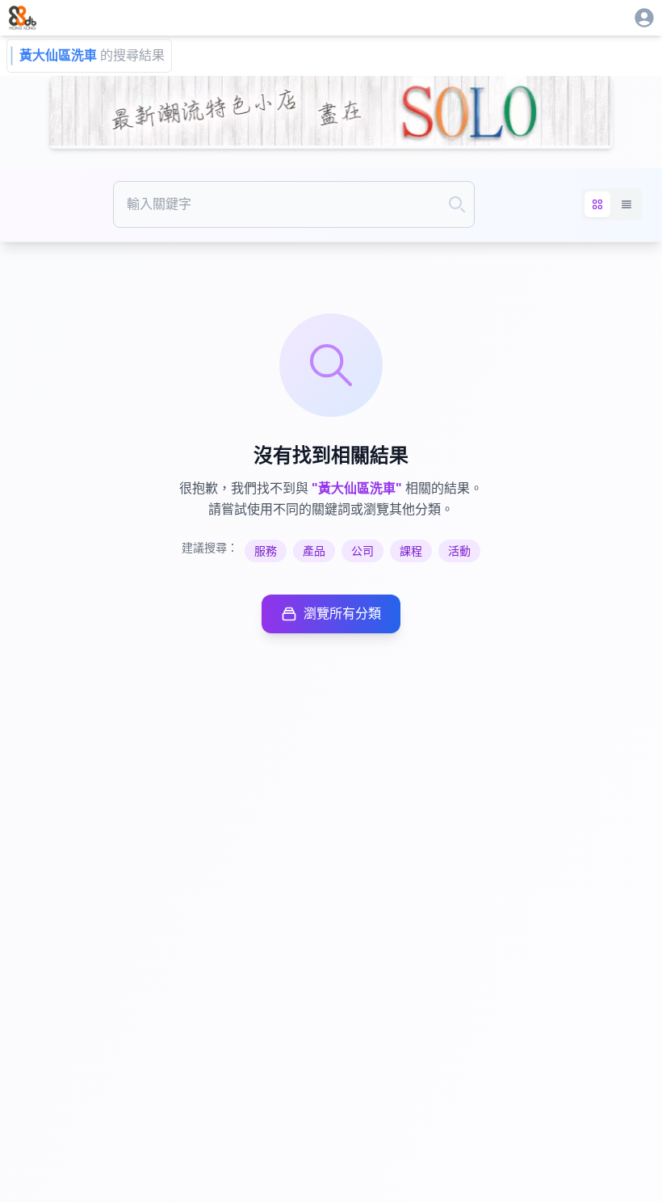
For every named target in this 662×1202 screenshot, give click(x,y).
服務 (265, 550)
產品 (314, 550)
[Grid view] (597, 204)
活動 (459, 550)
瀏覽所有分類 (342, 613)
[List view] (626, 204)
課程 (411, 550)
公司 (362, 550)
